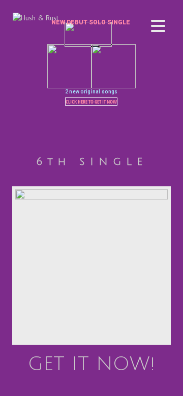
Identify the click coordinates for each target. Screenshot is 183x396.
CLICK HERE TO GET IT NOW (91, 101)
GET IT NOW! (91, 364)
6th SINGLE (91, 162)
